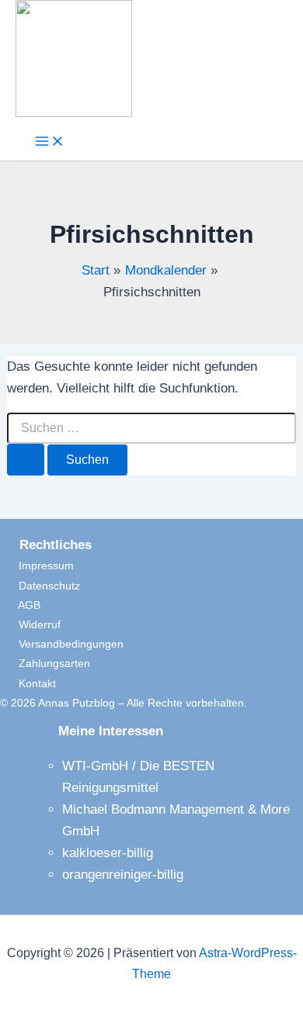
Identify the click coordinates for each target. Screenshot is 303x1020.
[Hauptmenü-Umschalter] (50, 142)
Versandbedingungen (62, 644)
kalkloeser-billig (107, 852)
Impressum (37, 565)
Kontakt (28, 683)
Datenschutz (40, 585)
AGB (20, 605)
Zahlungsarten (45, 663)
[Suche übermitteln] (25, 459)
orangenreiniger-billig (122, 874)
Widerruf (30, 624)
